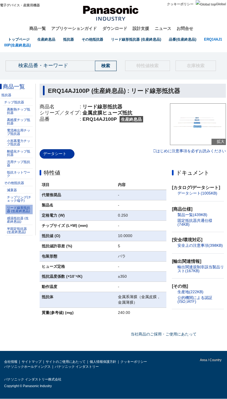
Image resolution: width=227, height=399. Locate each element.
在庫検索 (196, 65)
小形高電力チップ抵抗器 (18, 142)
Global (221, 4)
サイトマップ (32, 362)
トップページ (19, 39)
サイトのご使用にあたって (66, 362)
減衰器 (12, 190)
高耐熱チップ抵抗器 (18, 111)
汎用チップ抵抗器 (18, 163)
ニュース (163, 28)
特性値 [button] (52, 172)
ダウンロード (114, 28)
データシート (54, 153)
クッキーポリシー (180, 4)
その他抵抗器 (92, 39)
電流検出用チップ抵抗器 (18, 132)
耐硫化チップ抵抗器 (18, 153)
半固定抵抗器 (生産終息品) (17, 230)
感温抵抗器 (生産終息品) (18, 220)
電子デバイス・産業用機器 (20, 5)
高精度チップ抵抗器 (18, 121)
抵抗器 (68, 39)
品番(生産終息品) (182, 39)
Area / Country (210, 360)
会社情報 (10, 362)
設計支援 (141, 28)
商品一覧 (37, 28)
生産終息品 (46, 39)
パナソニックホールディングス (27, 367)
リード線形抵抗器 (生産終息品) (136, 39)
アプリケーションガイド (74, 28)
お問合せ (185, 28)
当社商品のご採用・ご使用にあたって (164, 334)
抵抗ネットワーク (18, 174)
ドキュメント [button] (192, 172)
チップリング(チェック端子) (19, 199)
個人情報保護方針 (103, 362)
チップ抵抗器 (14, 102)
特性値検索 (147, 65)
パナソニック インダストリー (77, 367)
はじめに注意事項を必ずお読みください (191, 151)
